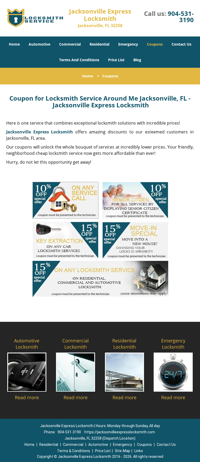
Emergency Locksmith (173, 343)
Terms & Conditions (73, 451)
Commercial (70, 44)
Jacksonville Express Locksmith (39, 132)
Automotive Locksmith (26, 343)
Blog (137, 59)
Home (14, 44)
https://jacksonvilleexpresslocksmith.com (119, 432)
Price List (116, 59)
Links (138, 451)
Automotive (39, 44)
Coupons (155, 44)
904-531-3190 (181, 16)
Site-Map (122, 451)
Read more (27, 397)
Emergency (128, 44)
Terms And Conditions (79, 59)
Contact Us (181, 44)
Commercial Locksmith (75, 343)
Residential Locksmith (124, 343)
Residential (99, 44)
